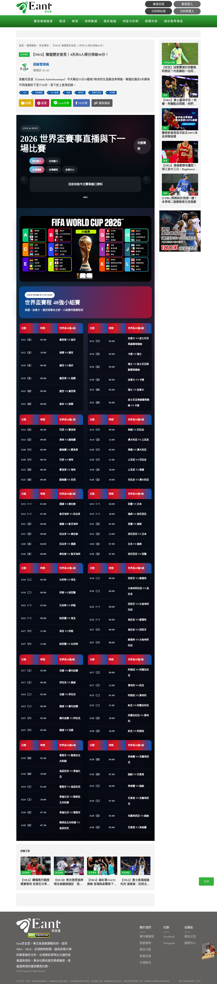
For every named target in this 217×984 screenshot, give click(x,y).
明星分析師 (131, 21)
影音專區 (44, 45)
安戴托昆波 (96, 93)
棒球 (75, 21)
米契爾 (112, 93)
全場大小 (69, 169)
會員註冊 (158, 4)
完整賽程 (141, 145)
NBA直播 (54, 93)
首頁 (21, 45)
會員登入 (187, 4)
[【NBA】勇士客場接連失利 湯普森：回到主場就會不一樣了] (135, 866)
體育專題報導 (43, 21)
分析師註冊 (158, 11)
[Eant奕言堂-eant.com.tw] (34, 8)
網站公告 (190, 936)
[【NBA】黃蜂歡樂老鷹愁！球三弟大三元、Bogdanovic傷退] (180, 152)
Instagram (169, 943)
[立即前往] (180, 230)
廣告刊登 (145, 949)
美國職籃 (39, 93)
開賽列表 (151, 21)
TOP (206, 881)
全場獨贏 (36, 169)
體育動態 (31, 45)
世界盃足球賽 (169, 63)
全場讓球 (53, 169)
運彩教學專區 (173, 21)
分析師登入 (187, 11)
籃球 (62, 21)
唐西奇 (81, 93)
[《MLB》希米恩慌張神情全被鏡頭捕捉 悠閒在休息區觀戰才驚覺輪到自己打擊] (69, 866)
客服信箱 (145, 956)
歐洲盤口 (36, 161)
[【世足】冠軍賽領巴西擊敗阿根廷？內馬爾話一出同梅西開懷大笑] (180, 54)
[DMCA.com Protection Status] (38, 935)
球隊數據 (91, 21)
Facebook (169, 936)
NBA (25, 93)
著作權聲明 (147, 936)
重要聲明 (145, 943)
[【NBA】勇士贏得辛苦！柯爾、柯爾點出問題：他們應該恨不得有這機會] (180, 87)
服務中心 (190, 943)
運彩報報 (110, 21)
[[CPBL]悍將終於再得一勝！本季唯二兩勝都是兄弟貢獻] (180, 185)
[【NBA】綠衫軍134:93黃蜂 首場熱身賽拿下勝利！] (102, 866)
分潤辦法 (145, 962)
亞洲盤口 (53, 161)
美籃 (68, 93)
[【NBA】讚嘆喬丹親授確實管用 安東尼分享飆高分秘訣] (35, 866)
